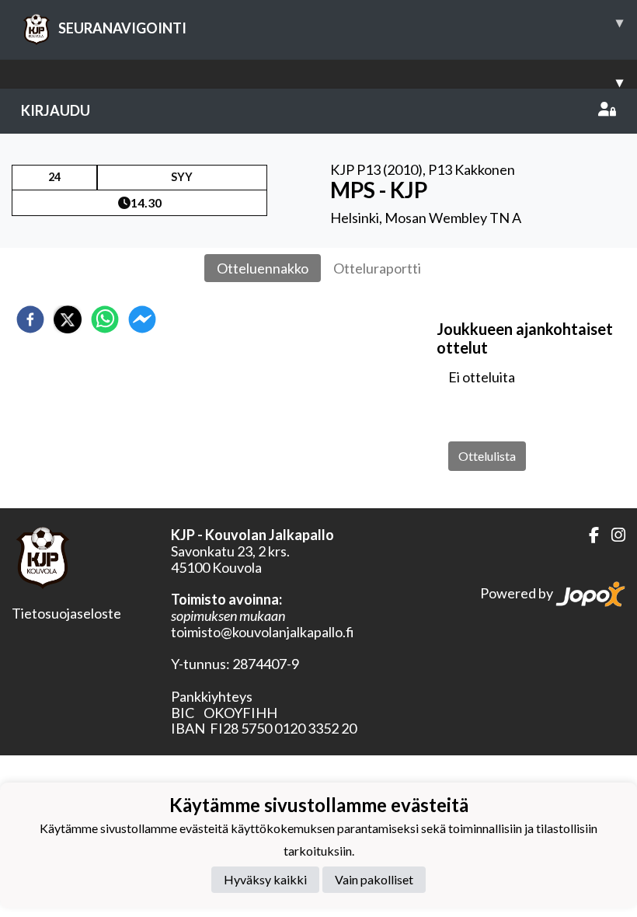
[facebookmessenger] (142, 319)
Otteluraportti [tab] (377, 268)
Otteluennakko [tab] (262, 268)
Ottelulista (487, 455)
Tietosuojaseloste (66, 613)
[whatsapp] (105, 319)
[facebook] (30, 319)
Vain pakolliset (374, 879)
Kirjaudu (55, 110)
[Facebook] (587, 535)
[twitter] (68, 319)
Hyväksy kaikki (265, 879)
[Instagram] (612, 535)
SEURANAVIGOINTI (340, 25)
